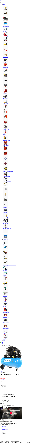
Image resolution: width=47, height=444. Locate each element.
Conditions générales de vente (5, 429)
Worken (1, 0)
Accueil (4, 4)
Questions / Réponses (4, 426)
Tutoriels (4, 340)
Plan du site (3, 427)
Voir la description (2, 379)
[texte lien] (1, 342)
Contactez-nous (3, 430)
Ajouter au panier (3, 385)
